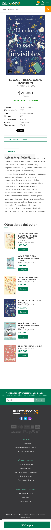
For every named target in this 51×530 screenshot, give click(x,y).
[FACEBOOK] (21, 418)
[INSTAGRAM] (30, 418)
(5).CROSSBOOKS (27, 107)
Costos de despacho (26, 464)
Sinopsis (11, 151)
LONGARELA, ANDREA (25, 86)
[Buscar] (48, 9)
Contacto (25, 497)
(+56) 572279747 (25, 443)
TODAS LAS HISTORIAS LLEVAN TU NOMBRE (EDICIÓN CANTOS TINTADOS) (28, 236)
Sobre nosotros (25, 501)
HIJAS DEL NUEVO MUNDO (30, 346)
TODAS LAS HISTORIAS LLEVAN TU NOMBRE (28, 278)
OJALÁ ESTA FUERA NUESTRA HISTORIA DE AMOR (28, 258)
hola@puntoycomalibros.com (25, 447)
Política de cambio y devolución (26, 472)
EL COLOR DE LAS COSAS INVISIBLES (29, 301)
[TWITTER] (25, 418)
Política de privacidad (25, 476)
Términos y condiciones (25, 480)
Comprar (29, 525)
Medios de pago (25, 468)
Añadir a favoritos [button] (19, 139)
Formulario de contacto (25, 451)
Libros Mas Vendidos (25, 493)
